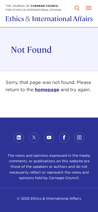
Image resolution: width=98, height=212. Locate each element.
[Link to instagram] (79, 138)
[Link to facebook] (64, 138)
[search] (77, 8)
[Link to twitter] (34, 138)
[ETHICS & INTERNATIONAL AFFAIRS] (49, 20)
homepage (47, 89)
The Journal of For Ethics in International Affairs (34, 7)
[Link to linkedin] (19, 138)
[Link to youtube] (49, 138)
